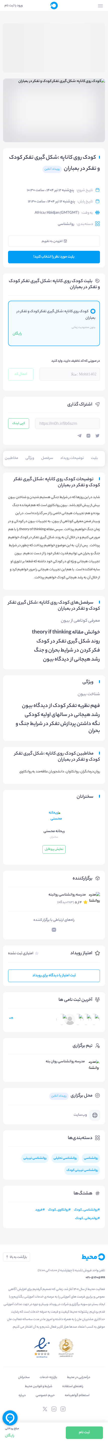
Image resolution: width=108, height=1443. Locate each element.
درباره (22, 1395)
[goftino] (10, 1417)
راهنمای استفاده (72, 1386)
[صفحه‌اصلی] (54, 6)
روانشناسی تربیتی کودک (82, 1170)
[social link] (63, 1409)
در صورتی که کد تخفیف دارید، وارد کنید (75, 361)
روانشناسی (66, 224)
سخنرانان (24, 1377)
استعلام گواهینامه (77, 1395)
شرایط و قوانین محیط (38, 1386)
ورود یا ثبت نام (14, 5)
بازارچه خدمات (48, 1377)
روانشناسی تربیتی (34, 1158)
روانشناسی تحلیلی (65, 1158)
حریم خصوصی (45, 1395)
